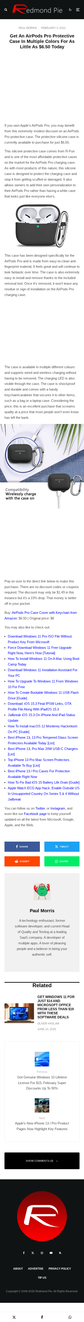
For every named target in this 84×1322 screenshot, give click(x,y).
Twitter (40, 808)
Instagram (57, 808)
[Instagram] (41, 1253)
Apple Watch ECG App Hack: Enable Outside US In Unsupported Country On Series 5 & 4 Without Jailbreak (44, 793)
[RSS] (60, 1253)
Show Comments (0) (40, 1160)
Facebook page (35, 814)
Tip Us (42, 1277)
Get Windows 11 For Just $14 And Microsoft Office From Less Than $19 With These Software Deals (56, 1007)
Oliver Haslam (48, 1023)
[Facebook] (24, 1253)
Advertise (35, 1268)
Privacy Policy (60, 1268)
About (18, 1268)
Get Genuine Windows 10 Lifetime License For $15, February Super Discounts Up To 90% (42, 1080)
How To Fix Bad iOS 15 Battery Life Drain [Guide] (44, 782)
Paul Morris (28, 28)
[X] (32, 1253)
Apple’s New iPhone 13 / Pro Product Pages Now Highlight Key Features (42, 1124)
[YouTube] (51, 1253)
